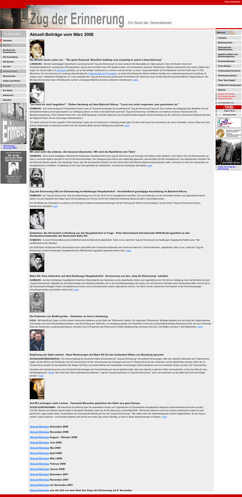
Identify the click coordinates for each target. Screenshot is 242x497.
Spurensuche (9, 76)
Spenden (7, 100)
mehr (135, 80)
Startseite (7, 40)
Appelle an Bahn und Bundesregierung (228, 55)
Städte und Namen (11, 81)
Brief (51, 372)
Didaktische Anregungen (229, 85)
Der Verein (7, 90)
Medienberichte (225, 43)
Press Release (224, 66)
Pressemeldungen (226, 61)
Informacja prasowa (227, 75)
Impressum (8, 95)
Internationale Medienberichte (225, 48)
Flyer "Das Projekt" (227, 80)
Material (221, 90)
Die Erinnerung (10, 71)
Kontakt (6, 86)
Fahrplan (222, 38)
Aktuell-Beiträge (39, 426)
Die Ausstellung (10, 57)
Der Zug (6, 45)
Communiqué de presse (229, 71)
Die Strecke (8, 62)
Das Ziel (6, 66)
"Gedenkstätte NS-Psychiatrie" (102, 73)
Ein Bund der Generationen (9, 51)
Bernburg (61, 70)
